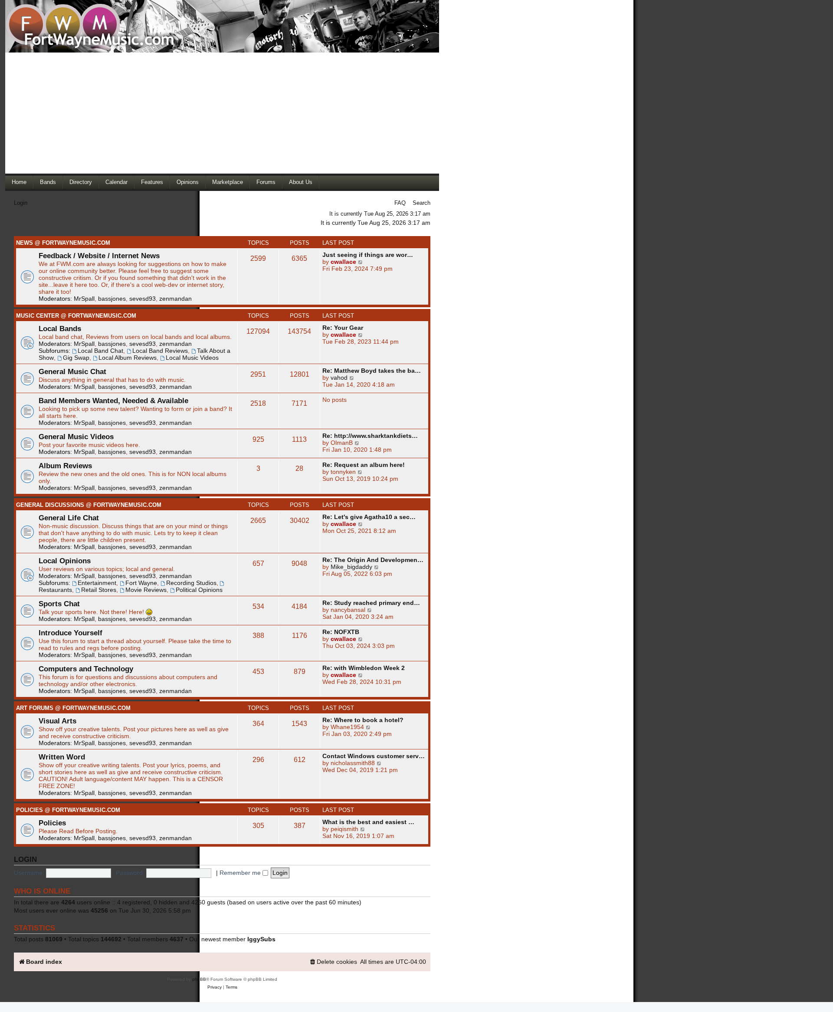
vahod (339, 377)
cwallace (343, 261)
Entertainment (97, 582)
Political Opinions (199, 589)
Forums (265, 182)
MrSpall (84, 298)
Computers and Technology (86, 668)
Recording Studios (191, 582)
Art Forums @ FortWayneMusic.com (73, 708)
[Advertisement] (222, 113)
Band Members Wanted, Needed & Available (113, 400)
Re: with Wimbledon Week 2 (363, 667)
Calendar (116, 182)
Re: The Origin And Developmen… (372, 559)
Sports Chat (59, 603)
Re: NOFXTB (340, 631)
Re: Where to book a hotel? (362, 719)
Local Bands (60, 328)
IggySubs (261, 939)
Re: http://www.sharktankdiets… (370, 435)
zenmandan (175, 298)
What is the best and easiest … (368, 821)
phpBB (199, 979)
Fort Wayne (141, 582)
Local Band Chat (100, 350)
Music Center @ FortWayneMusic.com (76, 315)
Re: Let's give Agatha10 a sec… (369, 516)
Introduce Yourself (70, 632)
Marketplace (227, 182)
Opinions (188, 182)
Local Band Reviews (160, 350)
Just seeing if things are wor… (367, 254)
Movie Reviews (146, 589)
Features (152, 182)
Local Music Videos (192, 357)
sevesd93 (142, 298)
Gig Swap (76, 357)
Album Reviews (65, 465)
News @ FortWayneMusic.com (63, 243)
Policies (52, 822)
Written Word (62, 756)
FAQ (400, 203)
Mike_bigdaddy (351, 566)
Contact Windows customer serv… (373, 755)
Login (20, 203)
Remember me (241, 872)
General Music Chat (72, 371)
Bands (48, 182)
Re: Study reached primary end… (371, 602)
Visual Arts (57, 720)
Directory (80, 182)
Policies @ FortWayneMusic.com (68, 810)
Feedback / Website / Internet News (99, 255)
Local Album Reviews (127, 357)
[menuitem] (333, 962)
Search (421, 203)
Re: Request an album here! (363, 464)
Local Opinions (65, 560)
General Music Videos (76, 436)
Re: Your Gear (342, 327)
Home (19, 182)
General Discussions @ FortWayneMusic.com (88, 505)
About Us (300, 182)
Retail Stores (98, 589)
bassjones (112, 298)
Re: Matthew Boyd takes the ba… (371, 370)
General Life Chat (69, 517)
